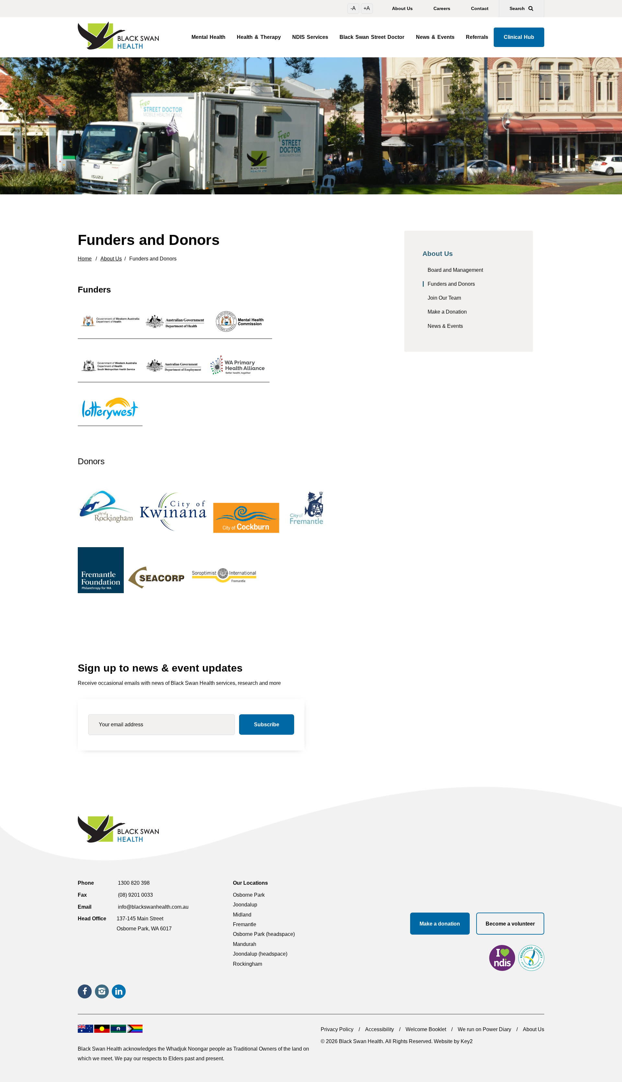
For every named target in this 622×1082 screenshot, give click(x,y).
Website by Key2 (453, 1041)
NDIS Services (310, 37)
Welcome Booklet (426, 1029)
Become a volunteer (510, 924)
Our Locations (250, 883)
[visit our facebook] (85, 991)
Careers (441, 8)
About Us (402, 8)
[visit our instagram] (102, 991)
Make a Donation (447, 312)
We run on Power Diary (484, 1029)
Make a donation (440, 924)
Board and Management (455, 270)
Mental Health (208, 37)
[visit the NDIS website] (502, 959)
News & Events (435, 37)
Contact (480, 8)
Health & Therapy (259, 37)
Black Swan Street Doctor (372, 37)
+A (366, 8)
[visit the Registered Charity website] (531, 959)
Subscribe (266, 724)
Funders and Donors (451, 284)
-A (353, 8)
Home (85, 258)
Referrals (477, 37)
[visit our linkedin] (119, 991)
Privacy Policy (337, 1029)
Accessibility (379, 1029)
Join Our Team (444, 298)
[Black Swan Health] (120, 35)
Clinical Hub (519, 37)
